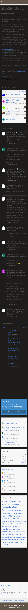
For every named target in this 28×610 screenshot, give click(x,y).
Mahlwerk (12, 529)
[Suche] (18, 2)
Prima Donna (6, 534)
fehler (3, 521)
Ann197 (6, 480)
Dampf (11, 507)
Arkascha (15, 593)
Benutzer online (5, 585)
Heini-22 (9, 334)
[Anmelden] (22, 2)
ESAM (11, 516)
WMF (14, 542)
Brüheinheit (5, 504)
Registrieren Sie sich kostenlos (13, 406)
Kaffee (4, 524)
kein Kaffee (20, 524)
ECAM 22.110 (10, 513)
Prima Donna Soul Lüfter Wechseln (14, 107)
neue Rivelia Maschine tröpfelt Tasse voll (13, 112)
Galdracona (23, 462)
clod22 (9, 366)
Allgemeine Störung (15, 501)
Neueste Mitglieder (7, 469)
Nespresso (14, 532)
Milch (18, 529)
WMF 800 (19, 542)
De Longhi (15, 510)
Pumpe (18, 534)
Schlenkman (10, 352)
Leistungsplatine (15, 526)
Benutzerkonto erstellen (14, 411)
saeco (18, 537)
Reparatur (11, 537)
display (21, 510)
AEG (6, 501)
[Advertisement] (14, 384)
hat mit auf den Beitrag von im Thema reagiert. (16, 137)
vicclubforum (7, 485)
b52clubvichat (7, 476)
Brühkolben (5, 507)
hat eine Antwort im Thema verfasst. (16, 150)
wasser (9, 542)
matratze (6, 488)
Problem (12, 534)
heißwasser (18, 521)
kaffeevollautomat (11, 524)
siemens (4, 539)
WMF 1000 (5, 545)
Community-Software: (14, 605)
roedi (5, 438)
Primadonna (22, 532)
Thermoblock (20, 539)
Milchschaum (6, 532)
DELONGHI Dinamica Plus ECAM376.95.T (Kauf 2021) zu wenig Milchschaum (13, 100)
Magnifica (5, 529)
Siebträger (23, 537)
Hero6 (5, 425)
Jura (24, 521)
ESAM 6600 (13, 519)
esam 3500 (17, 516)
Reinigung (5, 537)
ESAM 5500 (5, 519)
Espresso (21, 519)
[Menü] (26, 2)
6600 (3, 501)
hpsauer (6, 434)
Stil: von (14, 607)
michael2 (10, 344)
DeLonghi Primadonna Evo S (13, 94)
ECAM (4, 513)
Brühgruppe (14, 504)
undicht (4, 542)
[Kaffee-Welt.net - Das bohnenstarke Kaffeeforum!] (2, 2)
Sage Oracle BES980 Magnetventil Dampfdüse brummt (14, 118)
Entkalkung (5, 516)
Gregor (9, 359)
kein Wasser (5, 526)
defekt (16, 507)
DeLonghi (6, 510)
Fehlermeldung (10, 521)
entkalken (18, 513)
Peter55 (5, 430)
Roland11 (9, 593)
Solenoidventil (11, 539)
